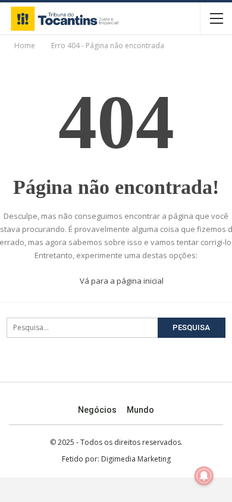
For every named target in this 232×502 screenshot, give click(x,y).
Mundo (140, 410)
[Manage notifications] (204, 475)
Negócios (97, 410)
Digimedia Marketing (136, 459)
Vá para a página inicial (121, 280)
